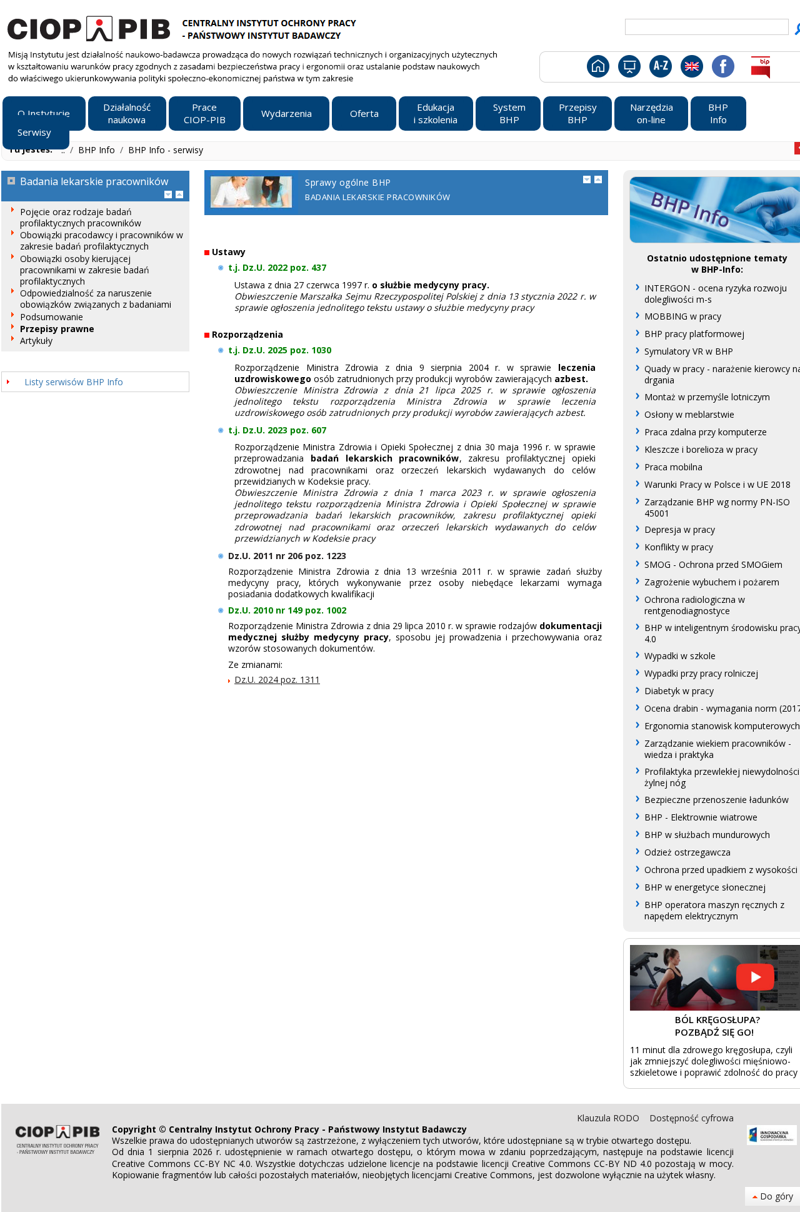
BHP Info (98, 150)
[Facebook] (722, 68)
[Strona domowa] (597, 68)
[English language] (691, 68)
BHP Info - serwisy (165, 150)
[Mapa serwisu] (628, 68)
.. (64, 150)
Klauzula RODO (609, 1118)
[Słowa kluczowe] (659, 68)
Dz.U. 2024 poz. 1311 (277, 679)
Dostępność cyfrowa (691, 1118)
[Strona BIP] (760, 68)
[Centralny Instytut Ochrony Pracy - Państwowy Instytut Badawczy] (184, 27)
